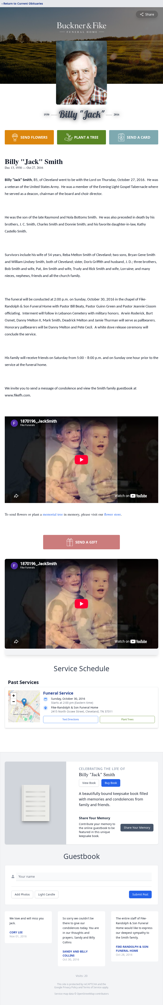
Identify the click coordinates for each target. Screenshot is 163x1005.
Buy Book (111, 783)
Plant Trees (127, 719)
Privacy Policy (70, 987)
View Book (89, 783)
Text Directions (70, 719)
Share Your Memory (137, 827)
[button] (24, 702)
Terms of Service (92, 987)
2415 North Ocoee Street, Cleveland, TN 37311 (82, 711)
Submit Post (140, 894)
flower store (112, 514)
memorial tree (53, 514)
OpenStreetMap (86, 993)
